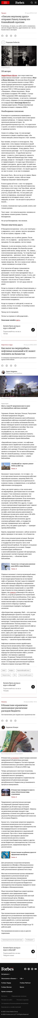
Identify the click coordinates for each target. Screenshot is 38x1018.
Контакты (4, 996)
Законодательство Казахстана (12, 940)
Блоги (22, 987)
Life (21, 978)
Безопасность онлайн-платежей (11, 1007)
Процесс (3, 13)
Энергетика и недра (7, 344)
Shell (3, 670)
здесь (18, 320)
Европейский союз (23, 670)
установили (15, 758)
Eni (15, 675)
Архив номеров (6, 991)
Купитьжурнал (5, 2)
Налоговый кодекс (25, 675)
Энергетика (6, 675)
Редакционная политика (19, 996)
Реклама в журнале (22, 1000)
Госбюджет (29, 940)
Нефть (11, 670)
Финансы (4, 702)
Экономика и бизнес (8, 978)
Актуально (5, 974)
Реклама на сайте (6, 1000)
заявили (13, 592)
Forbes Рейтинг (25, 983)
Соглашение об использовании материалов (14, 1003)
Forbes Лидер (6, 983)
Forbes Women (6, 987)
